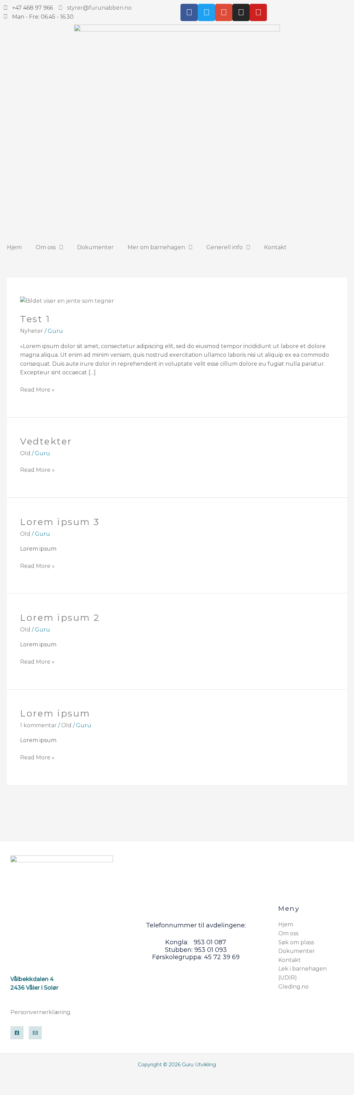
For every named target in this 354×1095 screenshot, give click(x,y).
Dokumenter (95, 247)
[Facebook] (17, 1032)
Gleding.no (293, 986)
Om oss (46, 247)
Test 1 (35, 319)
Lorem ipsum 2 (60, 617)
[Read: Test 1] (67, 300)
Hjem (14, 247)
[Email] (35, 1032)
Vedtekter (46, 441)
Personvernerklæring (40, 1012)
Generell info (224, 247)
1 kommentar (38, 725)
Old (25, 453)
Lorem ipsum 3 (60, 521)
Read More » (37, 389)
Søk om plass (296, 942)
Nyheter (31, 331)
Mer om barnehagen (156, 247)
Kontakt (275, 247)
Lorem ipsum (55, 713)
